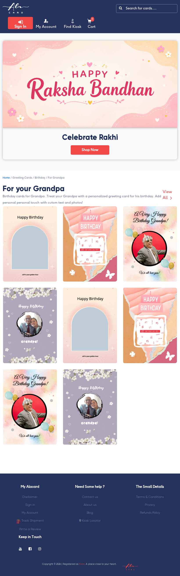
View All (167, 195)
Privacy (150, 504)
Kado (82, 564)
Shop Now (90, 150)
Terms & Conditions (150, 497)
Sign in (30, 504)
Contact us (90, 497)
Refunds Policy (150, 512)
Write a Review (30, 529)
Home (6, 177)
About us (90, 504)
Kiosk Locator (91, 520)
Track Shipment (32, 520)
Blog (90, 512)
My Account (30, 512)
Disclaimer (30, 497)
